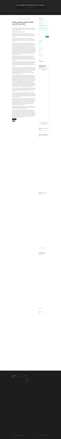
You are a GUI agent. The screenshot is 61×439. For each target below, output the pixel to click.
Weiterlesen (14, 119)
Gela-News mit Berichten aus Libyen (30, 5)
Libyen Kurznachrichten (42, 48)
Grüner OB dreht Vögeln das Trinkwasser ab (44, 30)
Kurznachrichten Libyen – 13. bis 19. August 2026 (43, 21)
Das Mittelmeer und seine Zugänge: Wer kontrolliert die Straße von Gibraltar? (44, 28)
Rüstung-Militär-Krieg (41, 54)
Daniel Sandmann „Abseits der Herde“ (43, 130)
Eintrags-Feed (26, 378)
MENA (39, 51)
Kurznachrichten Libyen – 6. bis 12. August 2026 (43, 23)
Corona (40, 44)
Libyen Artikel (40, 47)
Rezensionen (40, 53)
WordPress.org (27, 381)
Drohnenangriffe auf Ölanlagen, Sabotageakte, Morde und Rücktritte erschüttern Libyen (43, 26)
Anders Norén (44, 435)
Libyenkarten (40, 50)
